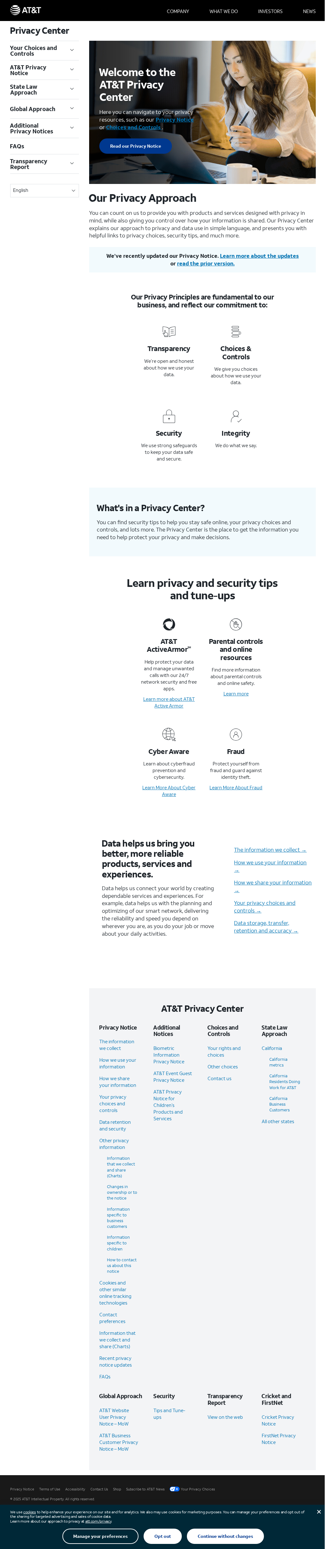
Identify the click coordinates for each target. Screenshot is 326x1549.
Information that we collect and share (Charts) (121, 1167)
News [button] (309, 11)
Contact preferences (112, 1317)
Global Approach (32, 109)
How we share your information (117, 1081)
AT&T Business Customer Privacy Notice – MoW (118, 1442)
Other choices (223, 1066)
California (272, 1048)
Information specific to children (118, 1243)
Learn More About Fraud (235, 787)
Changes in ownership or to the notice (122, 1192)
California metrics (278, 1062)
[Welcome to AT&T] (25, 10)
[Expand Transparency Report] (72, 164)
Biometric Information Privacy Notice (168, 1055)
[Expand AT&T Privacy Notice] (72, 70)
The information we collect (116, 1044)
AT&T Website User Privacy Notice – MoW (114, 1417)
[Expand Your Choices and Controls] (72, 51)
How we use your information (117, 1063)
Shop (117, 1489)
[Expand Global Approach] (72, 109)
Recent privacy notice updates (115, 1361)
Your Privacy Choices (198, 1489)
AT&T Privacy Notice (28, 70)
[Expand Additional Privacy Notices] (72, 128)
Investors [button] (270, 11)
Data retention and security (115, 1125)
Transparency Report (28, 164)
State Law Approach (23, 89)
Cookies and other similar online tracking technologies (115, 1292)
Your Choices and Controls (33, 50)
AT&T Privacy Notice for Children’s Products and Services (168, 1105)
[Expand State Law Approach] (72, 89)
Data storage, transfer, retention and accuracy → (266, 926)
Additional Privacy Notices (31, 128)
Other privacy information (114, 1143)
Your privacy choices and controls (112, 1103)
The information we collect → (270, 849)
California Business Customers (279, 1104)
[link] (135, 146)
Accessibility (75, 1489)
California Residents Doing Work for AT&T (284, 1081)
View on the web (225, 1417)
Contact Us (99, 1489)
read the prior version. (206, 263)
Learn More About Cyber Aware (168, 790)
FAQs (17, 146)
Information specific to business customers (118, 1218)
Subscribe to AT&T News (145, 1489)
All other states (278, 1121)
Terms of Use (49, 1489)
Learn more (236, 693)
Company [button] (178, 11)
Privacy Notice (22, 1489)
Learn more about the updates (259, 255)
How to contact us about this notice (122, 1265)
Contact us (219, 1078)
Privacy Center (39, 30)
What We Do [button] (223, 11)
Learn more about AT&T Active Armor (169, 702)
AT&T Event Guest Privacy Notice (172, 1076)
